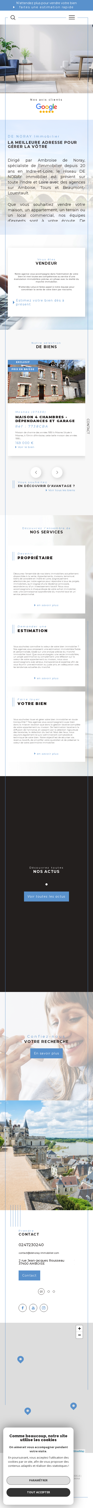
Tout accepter (38, 1492)
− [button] (79, 1335)
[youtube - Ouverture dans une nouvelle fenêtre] (33, 1308)
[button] (57, 472)
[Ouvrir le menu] (71, 18)
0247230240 (31, 1244)
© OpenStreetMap (74, 1451)
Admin (75, 1478)
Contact (88, 426)
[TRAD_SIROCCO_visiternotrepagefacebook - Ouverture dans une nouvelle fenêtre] (23, 1308)
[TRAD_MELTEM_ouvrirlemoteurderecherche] (13, 17)
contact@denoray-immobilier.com (39, 1253)
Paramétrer (38, 1480)
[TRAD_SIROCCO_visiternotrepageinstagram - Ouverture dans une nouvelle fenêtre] (44, 1308)
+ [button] (79, 1328)
